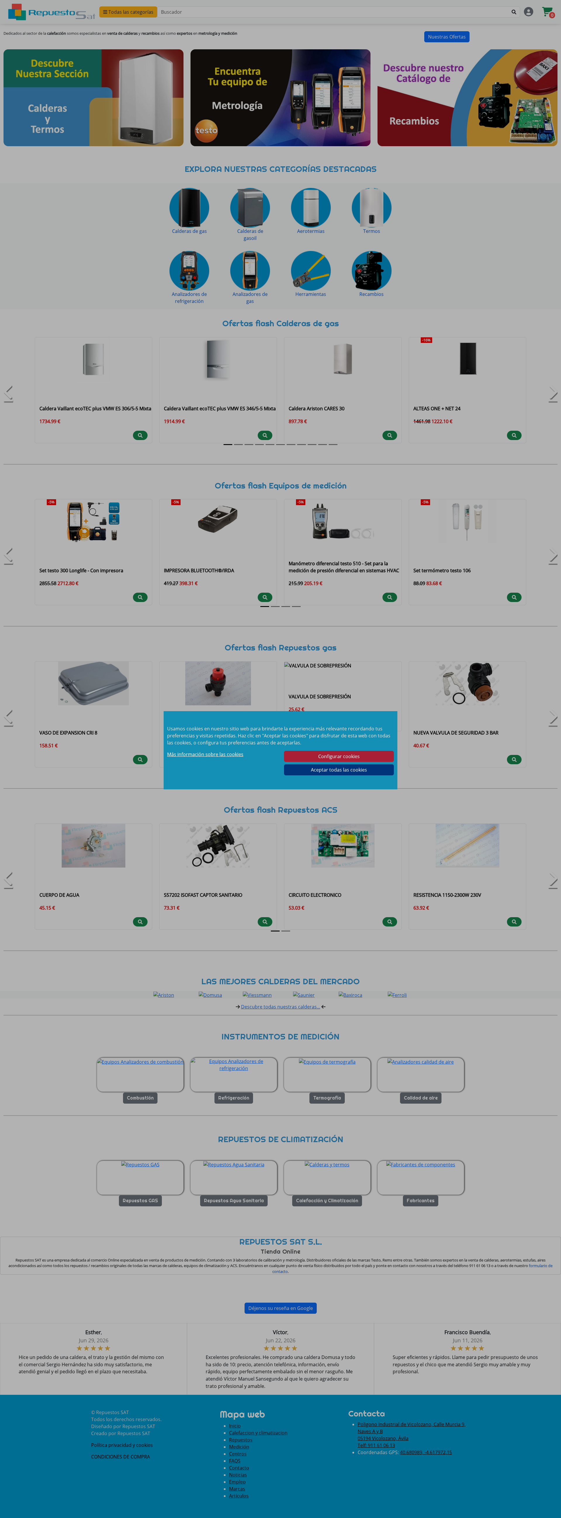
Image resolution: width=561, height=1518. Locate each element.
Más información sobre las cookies (205, 754)
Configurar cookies (339, 756)
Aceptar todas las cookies (339, 770)
